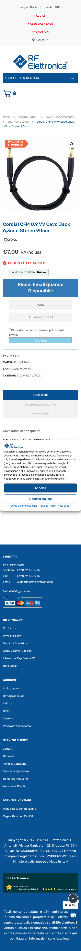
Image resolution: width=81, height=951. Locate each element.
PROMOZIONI (40, 31)
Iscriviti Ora (41, 340)
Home (6, 117)
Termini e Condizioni (15, 643)
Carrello (8, 718)
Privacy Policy (48, 505)
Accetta (40, 488)
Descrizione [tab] (40, 395)
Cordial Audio (22, 362)
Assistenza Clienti (14, 786)
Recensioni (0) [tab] (40, 413)
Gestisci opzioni (40, 499)
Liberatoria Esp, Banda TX (19, 658)
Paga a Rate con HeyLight (19, 808)
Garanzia (8, 756)
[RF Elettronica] (40, 61)
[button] (71, 144)
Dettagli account (13, 696)
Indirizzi (7, 703)
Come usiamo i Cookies (24, 505)
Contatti (8, 748)
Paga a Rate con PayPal (18, 816)
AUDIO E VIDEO (27, 117)
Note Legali (64, 505)
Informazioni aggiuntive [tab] (40, 404)
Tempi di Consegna (14, 763)
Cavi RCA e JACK (18, 121)
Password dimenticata (17, 726)
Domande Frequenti (15, 778)
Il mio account (11, 688)
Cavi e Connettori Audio (60, 117)
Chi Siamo (9, 628)
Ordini (6, 711)
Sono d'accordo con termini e (36, 333)
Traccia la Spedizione (16, 771)
